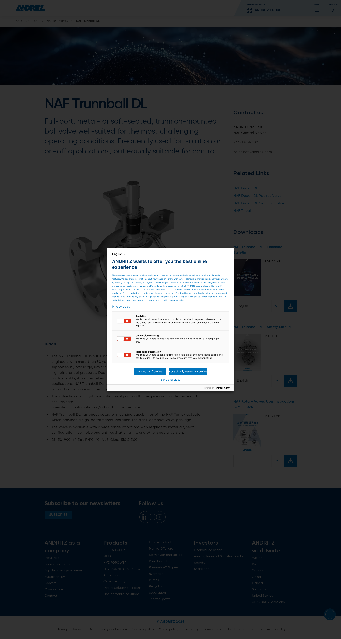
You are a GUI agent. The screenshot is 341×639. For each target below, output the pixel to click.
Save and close (170, 379)
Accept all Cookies (150, 371)
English (117, 254)
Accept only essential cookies (188, 371)
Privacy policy (121, 306)
